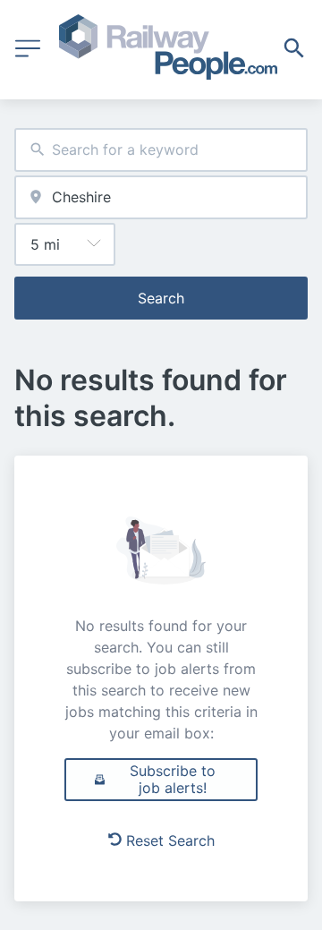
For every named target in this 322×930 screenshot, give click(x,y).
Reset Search (170, 840)
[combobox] (161, 150)
